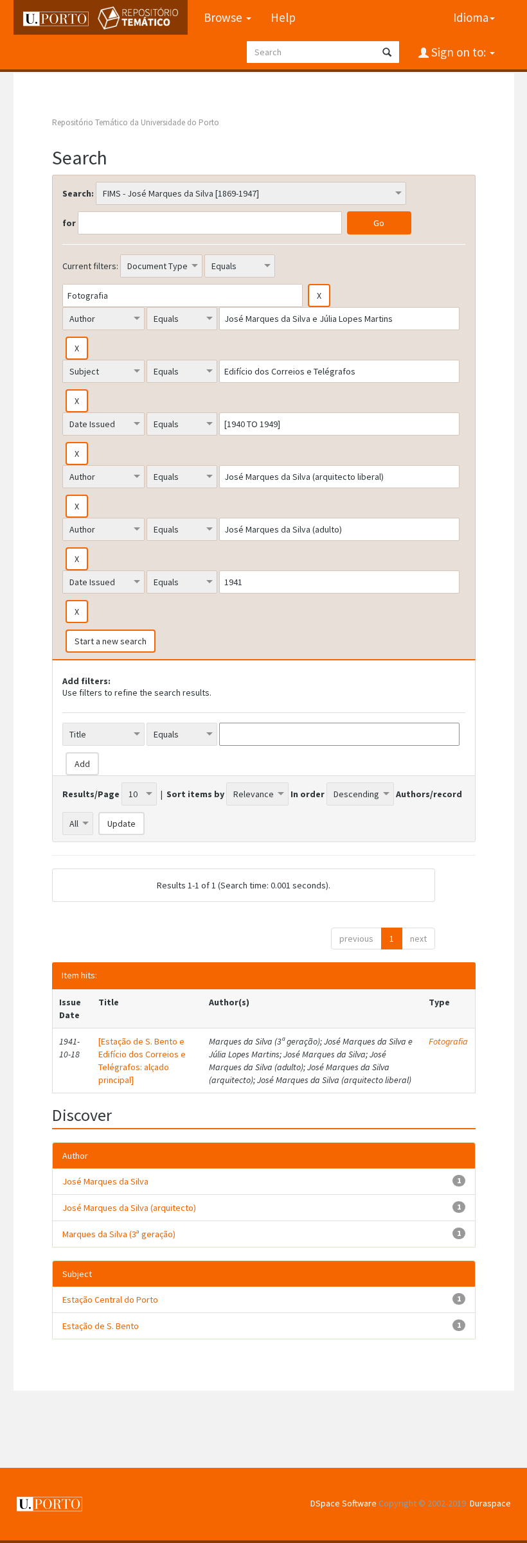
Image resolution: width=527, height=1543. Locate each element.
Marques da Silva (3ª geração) (118, 1234)
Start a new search (111, 641)
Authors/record (429, 794)
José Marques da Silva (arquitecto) (129, 1207)
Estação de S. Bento (100, 1326)
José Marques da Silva (105, 1181)
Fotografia (448, 1041)
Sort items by (195, 794)
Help (283, 17)
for (69, 223)
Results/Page (91, 794)
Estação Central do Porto (110, 1299)
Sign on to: (458, 52)
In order (307, 794)
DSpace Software (343, 1503)
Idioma (470, 17)
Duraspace (490, 1503)
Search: (78, 193)
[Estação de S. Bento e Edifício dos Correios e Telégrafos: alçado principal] (142, 1061)
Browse (224, 17)
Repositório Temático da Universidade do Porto (135, 122)
